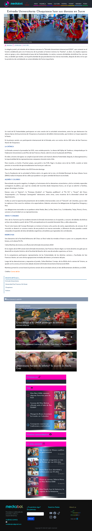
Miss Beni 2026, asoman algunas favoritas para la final (40, 396)
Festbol (64, 3)
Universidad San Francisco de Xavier (16, 284)
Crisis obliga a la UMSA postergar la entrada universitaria (40, 324)
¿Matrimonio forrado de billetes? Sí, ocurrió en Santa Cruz (43, 367)
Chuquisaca (8, 287)
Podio (85, 3)
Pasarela (43, 3)
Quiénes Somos (12, 520)
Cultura (57, 3)
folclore (7, 290)
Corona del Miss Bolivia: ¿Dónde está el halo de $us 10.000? (41, 405)
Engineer (75, 515)
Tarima (50, 3)
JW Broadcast (77, 512)
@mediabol (30, 381)
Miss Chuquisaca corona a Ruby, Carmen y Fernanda (43, 344)
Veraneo (78, 3)
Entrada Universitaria (12, 281)
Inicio (36, 3)
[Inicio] (7, 4)
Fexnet (71, 3)
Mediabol (17, 4)
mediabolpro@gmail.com (13, 524)
